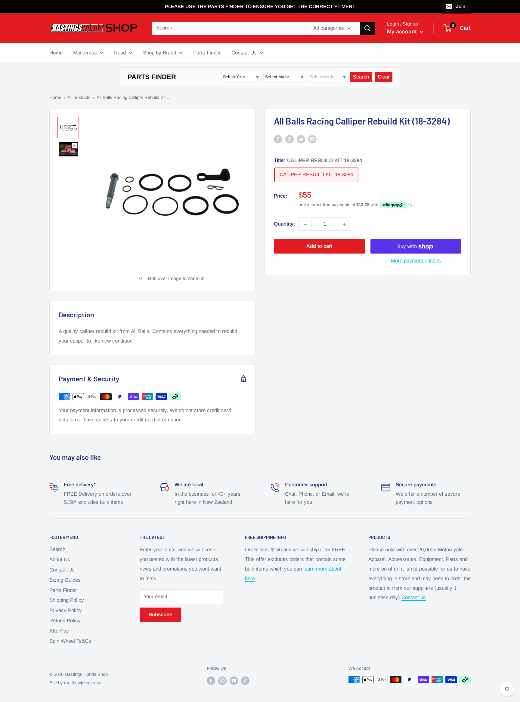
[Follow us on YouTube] (234, 680)
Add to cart (319, 246)
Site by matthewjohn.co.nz (75, 682)
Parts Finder (207, 52)
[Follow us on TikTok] (245, 680)
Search (57, 549)
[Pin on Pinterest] (289, 139)
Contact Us (244, 52)
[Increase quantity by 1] (344, 224)
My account (402, 32)
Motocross (85, 52)
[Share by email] (312, 139)
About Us (59, 559)
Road (120, 52)
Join (460, 6)
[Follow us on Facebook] (211, 680)
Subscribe (160, 614)
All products (79, 97)
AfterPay (59, 631)
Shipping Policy (66, 600)
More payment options (416, 261)
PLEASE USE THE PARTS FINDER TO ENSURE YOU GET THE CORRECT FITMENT (260, 6)
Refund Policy (65, 620)
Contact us (413, 597)
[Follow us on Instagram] (222, 680)
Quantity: (284, 224)
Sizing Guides (65, 580)
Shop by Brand (159, 52)
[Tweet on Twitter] (301, 139)
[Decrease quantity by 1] (305, 224)
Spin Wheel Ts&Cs (70, 641)
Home (56, 52)
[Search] (367, 28)
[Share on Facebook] (278, 139)
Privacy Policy (65, 610)
